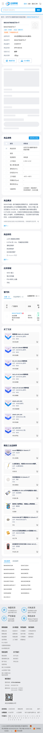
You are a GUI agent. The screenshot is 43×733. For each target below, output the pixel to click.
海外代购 (22, 634)
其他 (9, 716)
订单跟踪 (22, 637)
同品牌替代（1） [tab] (18, 297)
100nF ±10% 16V (17, 414)
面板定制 (20, 709)
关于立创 (15, 656)
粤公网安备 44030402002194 (10, 728)
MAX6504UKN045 (9, 569)
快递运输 (15, 637)
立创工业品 (29, 709)
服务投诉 (30, 637)
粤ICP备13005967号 (25, 728)
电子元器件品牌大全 (30, 712)
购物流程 (4, 634)
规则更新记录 (5, 658)
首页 (2, 17)
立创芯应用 (11, 709)
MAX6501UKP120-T (9, 585)
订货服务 (22, 631)
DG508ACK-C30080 (27, 577)
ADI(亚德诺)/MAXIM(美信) (22, 36)
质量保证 (22, 639)
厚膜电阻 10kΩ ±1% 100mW (20, 334)
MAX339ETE (24, 573)
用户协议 (4, 661)
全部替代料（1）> (33, 296)
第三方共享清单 (6, 667)
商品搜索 (4, 637)
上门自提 (15, 639)
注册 (29, 4)
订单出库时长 (32, 631)
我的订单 (35, 4)
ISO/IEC (6, 731)
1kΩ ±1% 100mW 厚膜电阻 (20, 347)
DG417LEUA (24, 565)
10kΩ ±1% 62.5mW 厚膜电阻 (20, 388)
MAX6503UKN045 (9, 573)
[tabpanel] (21, 311)
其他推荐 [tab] (15, 561)
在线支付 (15, 631)
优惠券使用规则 (6, 645)
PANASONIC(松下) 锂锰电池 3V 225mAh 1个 (25, 517)
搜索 (38, 10)
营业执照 (19, 731)
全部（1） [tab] (7, 297)
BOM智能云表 (5, 648)
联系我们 (15, 658)
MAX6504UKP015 (26, 589)
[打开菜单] (2, 3)
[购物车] (40, 3)
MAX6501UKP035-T (9, 577)
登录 (25, 4)
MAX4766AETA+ (17, 313)
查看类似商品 (34, 138)
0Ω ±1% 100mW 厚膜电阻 (19, 361)
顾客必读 (4, 631)
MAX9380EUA (25, 593)
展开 (5, 226)
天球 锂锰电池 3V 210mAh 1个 (21, 477)
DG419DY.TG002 (9, 581)
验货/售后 (31, 634)
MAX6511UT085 (25, 585)
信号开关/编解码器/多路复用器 (15, 17)
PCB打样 (10, 712)
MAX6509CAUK (8, 565)
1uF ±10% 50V (16, 428)
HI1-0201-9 (7, 597)
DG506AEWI (7, 593)
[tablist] (21, 297)
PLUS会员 (5, 642)
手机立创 (15, 661)
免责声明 (4, 664)
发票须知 (15, 634)
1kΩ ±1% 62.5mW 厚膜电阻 (20, 374)
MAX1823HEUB (25, 581)
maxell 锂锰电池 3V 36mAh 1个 (21, 450)
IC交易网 (19, 712)
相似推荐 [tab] (7, 561)
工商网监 (38, 728)
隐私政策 (4, 656)
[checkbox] (6, 143)
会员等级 (4, 639)
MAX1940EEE (8, 589)
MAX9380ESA (25, 569)
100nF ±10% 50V (17, 401)
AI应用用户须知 (6, 670)
